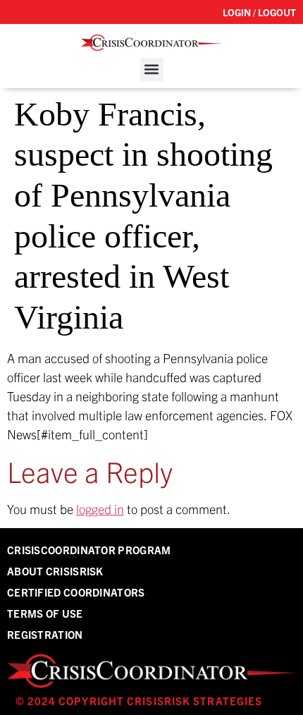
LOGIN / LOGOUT (259, 12)
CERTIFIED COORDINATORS (76, 592)
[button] (151, 69)
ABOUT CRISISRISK (55, 571)
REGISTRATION (45, 634)
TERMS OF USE (45, 613)
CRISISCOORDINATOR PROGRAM (89, 549)
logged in (100, 509)
